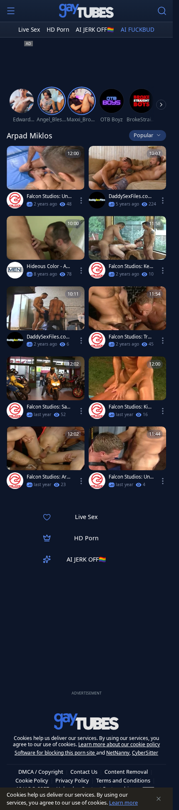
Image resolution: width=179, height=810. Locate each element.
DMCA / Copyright (40, 771)
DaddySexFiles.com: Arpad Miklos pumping (49, 337)
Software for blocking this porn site (55, 752)
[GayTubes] (86, 11)
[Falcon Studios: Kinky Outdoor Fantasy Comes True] (128, 389)
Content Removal (126, 771)
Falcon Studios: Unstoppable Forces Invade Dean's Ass (131, 477)
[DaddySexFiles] (97, 200)
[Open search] (161, 10)
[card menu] (81, 201)
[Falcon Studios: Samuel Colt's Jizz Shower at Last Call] (46, 389)
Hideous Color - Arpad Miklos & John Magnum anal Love (49, 266)
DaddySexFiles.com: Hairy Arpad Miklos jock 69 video (131, 196)
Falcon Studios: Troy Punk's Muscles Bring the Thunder (131, 337)
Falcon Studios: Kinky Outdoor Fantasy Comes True (131, 407)
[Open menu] (10, 10)
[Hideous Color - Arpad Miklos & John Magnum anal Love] (46, 249)
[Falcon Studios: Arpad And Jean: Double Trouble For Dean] (46, 459)
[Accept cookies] (158, 798)
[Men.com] (15, 270)
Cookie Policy (31, 780)
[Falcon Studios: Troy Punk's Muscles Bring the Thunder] (128, 319)
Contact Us (83, 771)
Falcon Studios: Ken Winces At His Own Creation (130, 266)
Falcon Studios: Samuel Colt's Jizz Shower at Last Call (49, 407)
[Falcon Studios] (15, 200)
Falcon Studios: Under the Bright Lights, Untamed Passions (49, 196)
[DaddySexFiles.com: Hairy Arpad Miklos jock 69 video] (128, 179)
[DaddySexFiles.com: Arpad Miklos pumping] (46, 319)
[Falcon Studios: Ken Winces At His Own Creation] (128, 249)
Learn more (123, 802)
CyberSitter (145, 752)
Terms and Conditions (123, 780)
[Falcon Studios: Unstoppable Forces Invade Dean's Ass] (128, 459)
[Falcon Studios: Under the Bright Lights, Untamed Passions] (46, 179)
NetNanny (117, 752)
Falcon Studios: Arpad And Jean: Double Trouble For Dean (49, 477)
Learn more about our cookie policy (119, 744)
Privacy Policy (72, 780)
